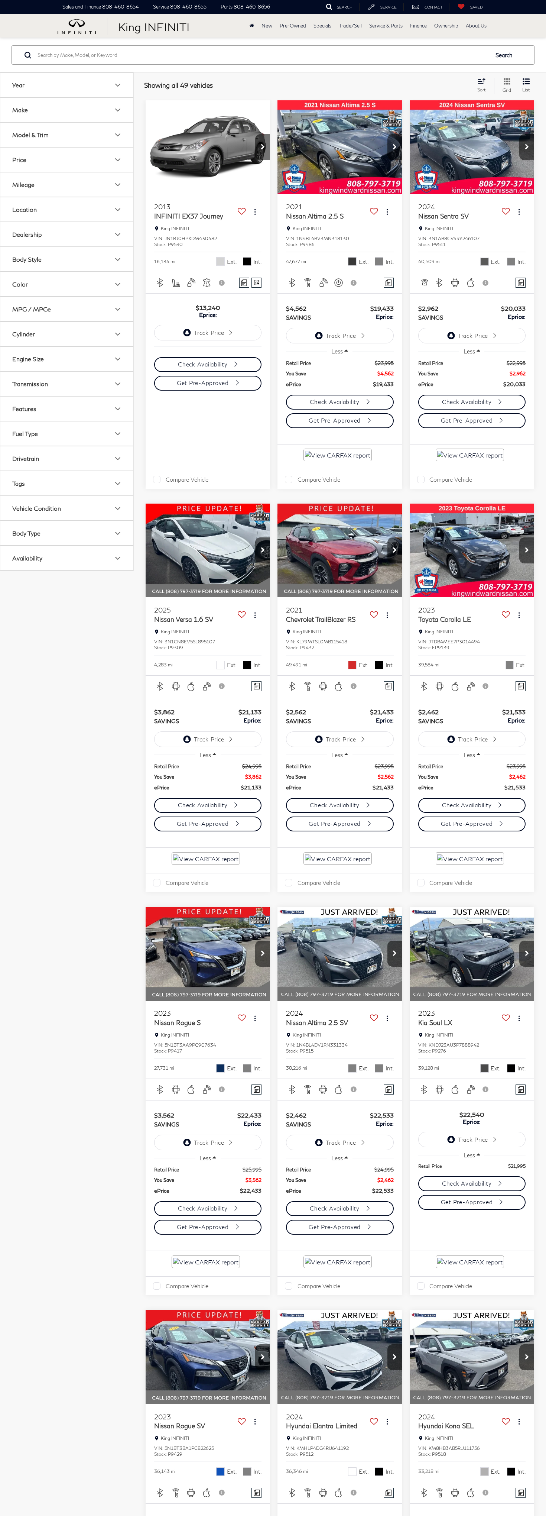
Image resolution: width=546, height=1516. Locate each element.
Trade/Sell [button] (350, 26)
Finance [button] (418, 26)
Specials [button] (322, 26)
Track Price (209, 332)
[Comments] (244, 283)
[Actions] (254, 211)
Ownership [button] (446, 26)
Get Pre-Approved (204, 382)
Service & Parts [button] (386, 26)
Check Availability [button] (203, 364)
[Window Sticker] (256, 283)
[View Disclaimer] (222, 283)
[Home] (252, 26)
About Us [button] (476, 26)
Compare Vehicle (187, 479)
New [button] (266, 26)
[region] (340, 373)
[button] (262, 147)
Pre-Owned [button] (293, 26)
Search (504, 55)
